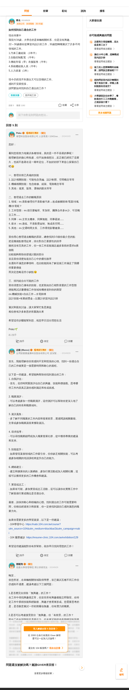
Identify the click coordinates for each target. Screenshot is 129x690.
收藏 (64, 105)
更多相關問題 (104, 112)
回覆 (70, 341)
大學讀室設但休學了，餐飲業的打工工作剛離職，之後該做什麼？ (106, 98)
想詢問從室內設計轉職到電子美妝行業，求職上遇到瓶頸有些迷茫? (106, 83)
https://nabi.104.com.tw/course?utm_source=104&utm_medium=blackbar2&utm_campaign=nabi (44, 528)
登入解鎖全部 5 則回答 (44, 628)
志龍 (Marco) (22, 350)
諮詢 (83, 11)
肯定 (46, 341)
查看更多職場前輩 (43, 673)
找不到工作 (30, 95)
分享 (76, 105)
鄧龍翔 (19, 564)
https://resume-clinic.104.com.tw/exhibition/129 (52, 537)
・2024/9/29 (65, 353)
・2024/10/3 (65, 136)
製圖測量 (15, 95)
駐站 (64, 11)
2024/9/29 (25, 20)
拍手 (22, 341)
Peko (19, 133)
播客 (102, 11)
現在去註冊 (54, 648)
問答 (26, 11)
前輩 (45, 11)
